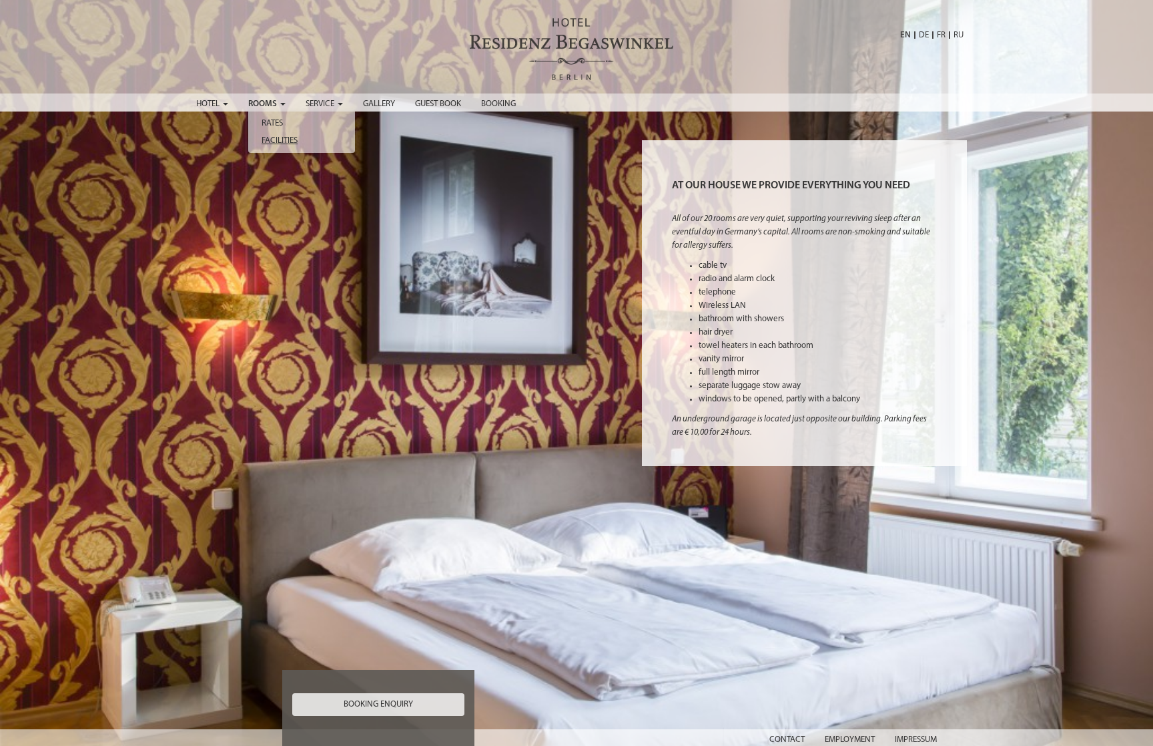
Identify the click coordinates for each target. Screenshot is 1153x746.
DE (924, 35)
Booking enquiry (378, 704)
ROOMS (263, 104)
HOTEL (209, 104)
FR (941, 35)
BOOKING (498, 104)
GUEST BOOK (438, 104)
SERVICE (321, 104)
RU (958, 35)
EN (905, 35)
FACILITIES (280, 140)
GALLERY (379, 104)
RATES (272, 123)
